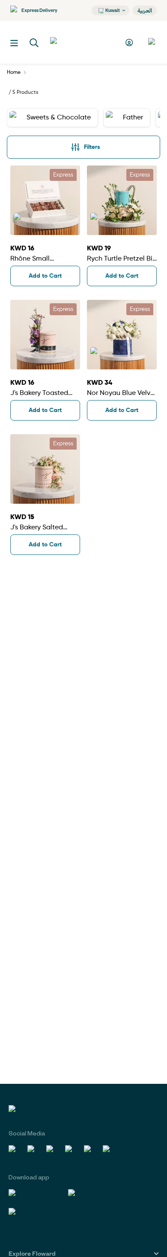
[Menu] (14, 43)
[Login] (130, 42)
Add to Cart (45, 276)
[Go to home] (81, 42)
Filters (92, 147)
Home (14, 72)
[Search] (34, 43)
